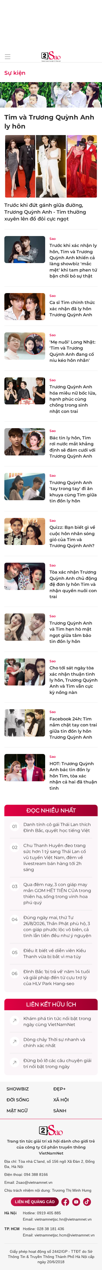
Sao (53, 239)
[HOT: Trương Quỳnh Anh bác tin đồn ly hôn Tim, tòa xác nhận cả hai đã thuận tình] (24, 767)
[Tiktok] (87, 1201)
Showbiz (18, 1089)
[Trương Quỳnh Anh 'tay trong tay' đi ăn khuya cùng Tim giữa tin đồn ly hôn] (24, 486)
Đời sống (18, 1099)
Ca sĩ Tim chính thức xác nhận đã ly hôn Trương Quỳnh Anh (72, 308)
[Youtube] (76, 1201)
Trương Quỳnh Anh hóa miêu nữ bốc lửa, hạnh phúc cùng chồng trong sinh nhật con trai (73, 399)
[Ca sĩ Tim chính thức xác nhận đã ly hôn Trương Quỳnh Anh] (24, 306)
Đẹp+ (59, 1089)
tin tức (54, 1018)
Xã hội (61, 1099)
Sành (59, 1110)
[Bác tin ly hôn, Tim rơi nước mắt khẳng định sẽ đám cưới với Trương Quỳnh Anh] (24, 441)
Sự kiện (15, 73)
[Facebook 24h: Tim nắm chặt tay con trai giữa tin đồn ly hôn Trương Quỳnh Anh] (24, 723)
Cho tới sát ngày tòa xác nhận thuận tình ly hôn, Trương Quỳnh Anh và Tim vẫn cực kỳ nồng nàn (74, 680)
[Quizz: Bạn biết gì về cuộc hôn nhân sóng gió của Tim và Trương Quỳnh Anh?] (24, 531)
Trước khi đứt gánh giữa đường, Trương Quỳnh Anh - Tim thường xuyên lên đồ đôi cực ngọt (45, 212)
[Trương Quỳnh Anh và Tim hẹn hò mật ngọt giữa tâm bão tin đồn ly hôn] (24, 627)
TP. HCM (12, 1229)
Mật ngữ (17, 1110)
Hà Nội (10, 1213)
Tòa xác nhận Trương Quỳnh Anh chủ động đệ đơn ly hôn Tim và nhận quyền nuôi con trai (73, 584)
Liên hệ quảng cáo (35, 1202)
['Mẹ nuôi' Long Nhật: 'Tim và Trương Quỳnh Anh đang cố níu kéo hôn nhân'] (24, 346)
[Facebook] (65, 1201)
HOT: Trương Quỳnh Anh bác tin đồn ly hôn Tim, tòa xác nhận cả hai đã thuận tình (73, 776)
